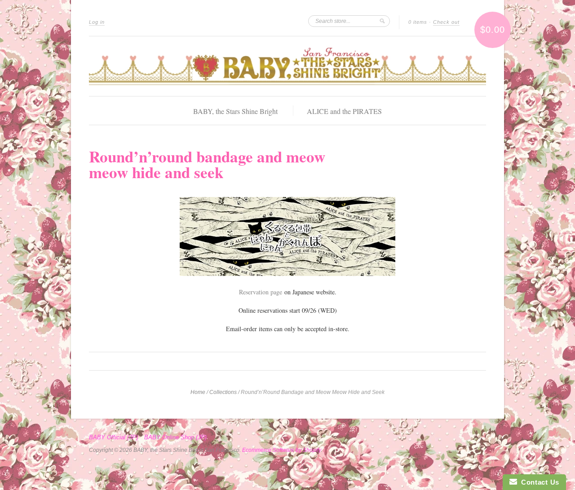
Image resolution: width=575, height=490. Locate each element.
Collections (223, 392)
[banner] (287, 66)
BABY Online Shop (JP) (175, 437)
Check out (446, 22)
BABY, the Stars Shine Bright (235, 111)
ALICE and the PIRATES (344, 111)
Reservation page (260, 292)
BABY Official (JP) (113, 437)
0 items (417, 22)
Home (197, 392)
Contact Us (538, 482)
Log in (97, 22)
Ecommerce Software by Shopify (281, 450)
